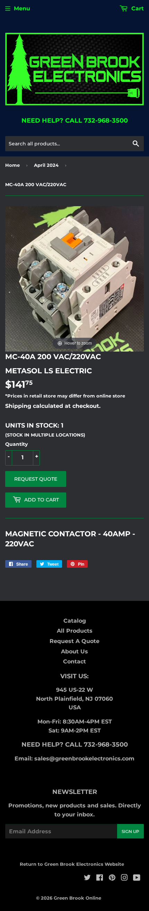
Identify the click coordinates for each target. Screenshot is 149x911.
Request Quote (35, 479)
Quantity (16, 444)
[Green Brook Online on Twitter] (87, 878)
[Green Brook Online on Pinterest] (112, 878)
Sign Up (130, 831)
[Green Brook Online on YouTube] (136, 878)
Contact (74, 661)
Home (12, 165)
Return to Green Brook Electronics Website (72, 864)
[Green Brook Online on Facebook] (99, 878)
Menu (22, 8)
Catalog (74, 620)
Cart (137, 8)
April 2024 (46, 165)
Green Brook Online (77, 898)
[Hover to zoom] (74, 278)
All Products (75, 630)
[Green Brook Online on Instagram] (124, 878)
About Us (74, 651)
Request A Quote (74, 641)
